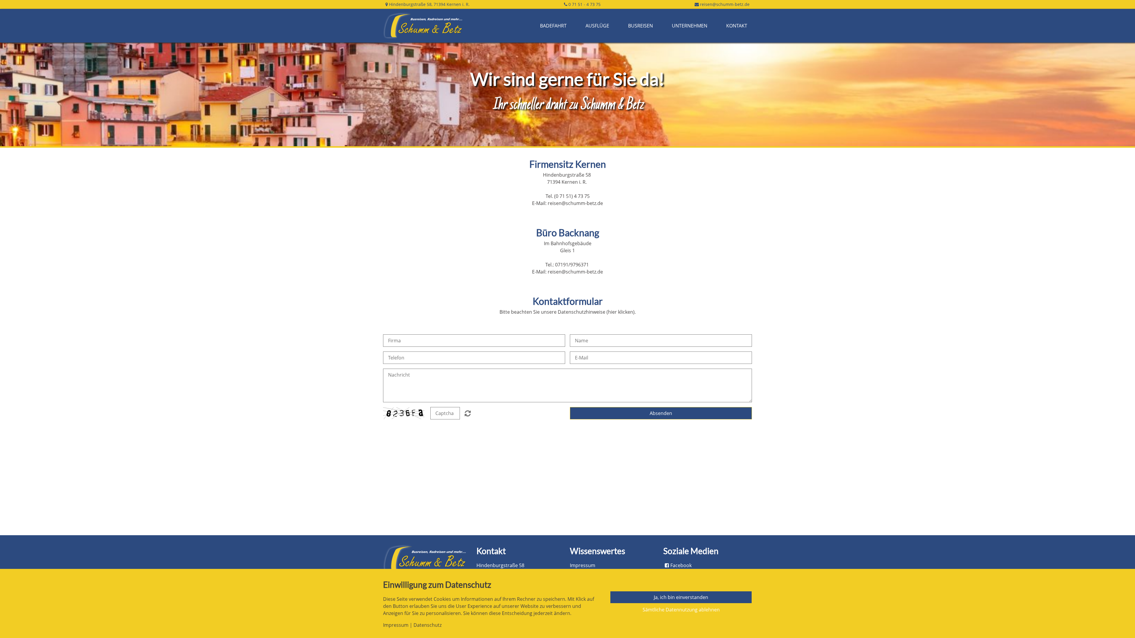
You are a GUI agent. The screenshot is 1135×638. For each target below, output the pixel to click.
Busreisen (640, 25)
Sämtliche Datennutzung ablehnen (681, 609)
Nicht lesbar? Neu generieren (468, 413)
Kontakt (736, 25)
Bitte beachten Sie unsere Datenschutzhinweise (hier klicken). (568, 312)
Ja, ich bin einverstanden (681, 597)
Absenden (661, 413)
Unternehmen (689, 25)
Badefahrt (553, 25)
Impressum (582, 565)
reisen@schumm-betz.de (725, 4)
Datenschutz (428, 625)
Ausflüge (597, 25)
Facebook (681, 565)
